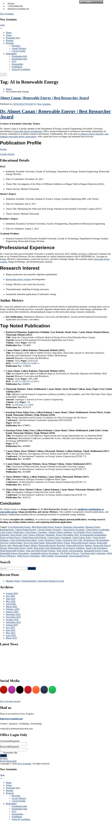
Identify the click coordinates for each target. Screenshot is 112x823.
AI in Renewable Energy (19, 527)
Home (9, 32)
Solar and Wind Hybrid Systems (40, 550)
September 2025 (13, 622)
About (9, 35)
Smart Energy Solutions (74, 548)
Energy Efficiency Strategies (42, 535)
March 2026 (11, 606)
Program (10, 43)
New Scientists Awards (10, 701)
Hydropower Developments (96, 540)
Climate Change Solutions (60, 532)
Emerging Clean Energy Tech (13, 535)
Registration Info (19, 59)
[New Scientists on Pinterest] (28, 690)
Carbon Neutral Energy (25, 529)
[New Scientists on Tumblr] (44, 690)
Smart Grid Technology (96, 548)
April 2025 (11, 635)
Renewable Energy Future (58, 543)
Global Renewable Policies (33, 537)
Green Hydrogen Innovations (23, 540)
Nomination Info (19, 56)
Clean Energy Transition (35, 532)
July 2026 (10, 596)
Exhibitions (17, 66)
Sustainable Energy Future (96, 550)
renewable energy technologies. (28, 131)
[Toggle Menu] (1, 28)
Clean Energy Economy (74, 529)
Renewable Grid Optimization (48, 548)
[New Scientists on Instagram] (11, 690)
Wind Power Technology (28, 556)
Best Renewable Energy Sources (47, 527)
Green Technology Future (50, 540)
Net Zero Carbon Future (11, 543)
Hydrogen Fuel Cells (72, 540)
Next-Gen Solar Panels (34, 543)
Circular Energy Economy (49, 529)
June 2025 (10, 630)
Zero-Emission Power (79, 556)
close (2, 25)
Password (9, 746)
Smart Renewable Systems (12, 550)
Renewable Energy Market (25, 545)
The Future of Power (69, 553)
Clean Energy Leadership (97, 529)
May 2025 (10, 632)
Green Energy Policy (82, 537)
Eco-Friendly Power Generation (88, 532)
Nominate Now (13, 38)
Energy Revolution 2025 (67, 535)
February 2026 (12, 609)
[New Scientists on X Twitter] (19, 690)
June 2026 (10, 598)
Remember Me (10, 752)
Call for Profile (18, 51)
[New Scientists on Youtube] (3, 690)
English (88, 2)
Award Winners (19, 48)
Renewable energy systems (18, 279)
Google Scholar (7, 154)
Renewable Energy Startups (79, 545)
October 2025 (12, 619)
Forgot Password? (8, 761)
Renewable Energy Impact (83, 543)
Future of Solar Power (10, 537)
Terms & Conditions (21, 69)
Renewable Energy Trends (20, 548)
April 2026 (11, 604)
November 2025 (13, 617)
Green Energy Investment (59, 537)
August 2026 (12, 593)
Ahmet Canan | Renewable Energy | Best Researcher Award (44, 98)
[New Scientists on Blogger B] (36, 690)
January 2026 (12, 611)
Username (9, 741)
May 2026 (10, 601)
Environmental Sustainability (93, 535)
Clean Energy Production (11, 532)
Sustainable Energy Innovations (14, 553)
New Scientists (7, 14)
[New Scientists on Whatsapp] (52, 690)
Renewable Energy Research (51, 545)
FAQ (14, 61)
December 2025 (13, 614)
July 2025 (10, 627)
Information (11, 53)
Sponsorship (17, 64)
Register (9, 40)
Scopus (3, 149)
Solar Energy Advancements (69, 550)
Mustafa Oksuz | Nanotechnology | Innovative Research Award (35, 581)
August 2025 (12, 625)
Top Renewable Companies (93, 553)
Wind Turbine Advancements (54, 556)
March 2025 (11, 638)
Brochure (16, 45)
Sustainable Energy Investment (44, 553)
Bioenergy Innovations (73, 527)
